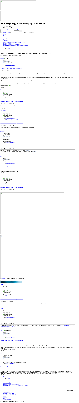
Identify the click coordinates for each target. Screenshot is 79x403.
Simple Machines (18, 393)
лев (1, 156)
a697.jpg (4, 234)
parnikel (2, 174)
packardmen (3, 110)
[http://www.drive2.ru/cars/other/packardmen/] (14, 119)
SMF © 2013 (11, 393)
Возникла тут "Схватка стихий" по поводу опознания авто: (11, 68)
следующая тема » (12, 47)
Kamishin (2, 89)
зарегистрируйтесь (16, 29)
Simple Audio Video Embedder (9, 394)
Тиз (1, 353)
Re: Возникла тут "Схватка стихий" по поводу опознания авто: (11, 101)
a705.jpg (4, 278)
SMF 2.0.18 (5, 393)
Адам (1, 308)
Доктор (2, 131)
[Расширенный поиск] (5, 32)
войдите (8, 29)
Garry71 (2, 58)
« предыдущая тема (4, 47)
